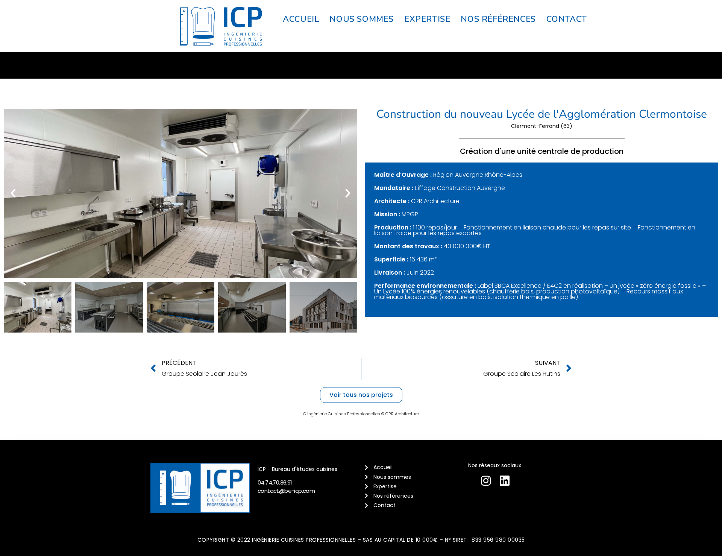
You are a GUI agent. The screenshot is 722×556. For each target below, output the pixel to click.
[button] (13, 193)
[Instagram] (485, 480)
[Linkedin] (504, 480)
